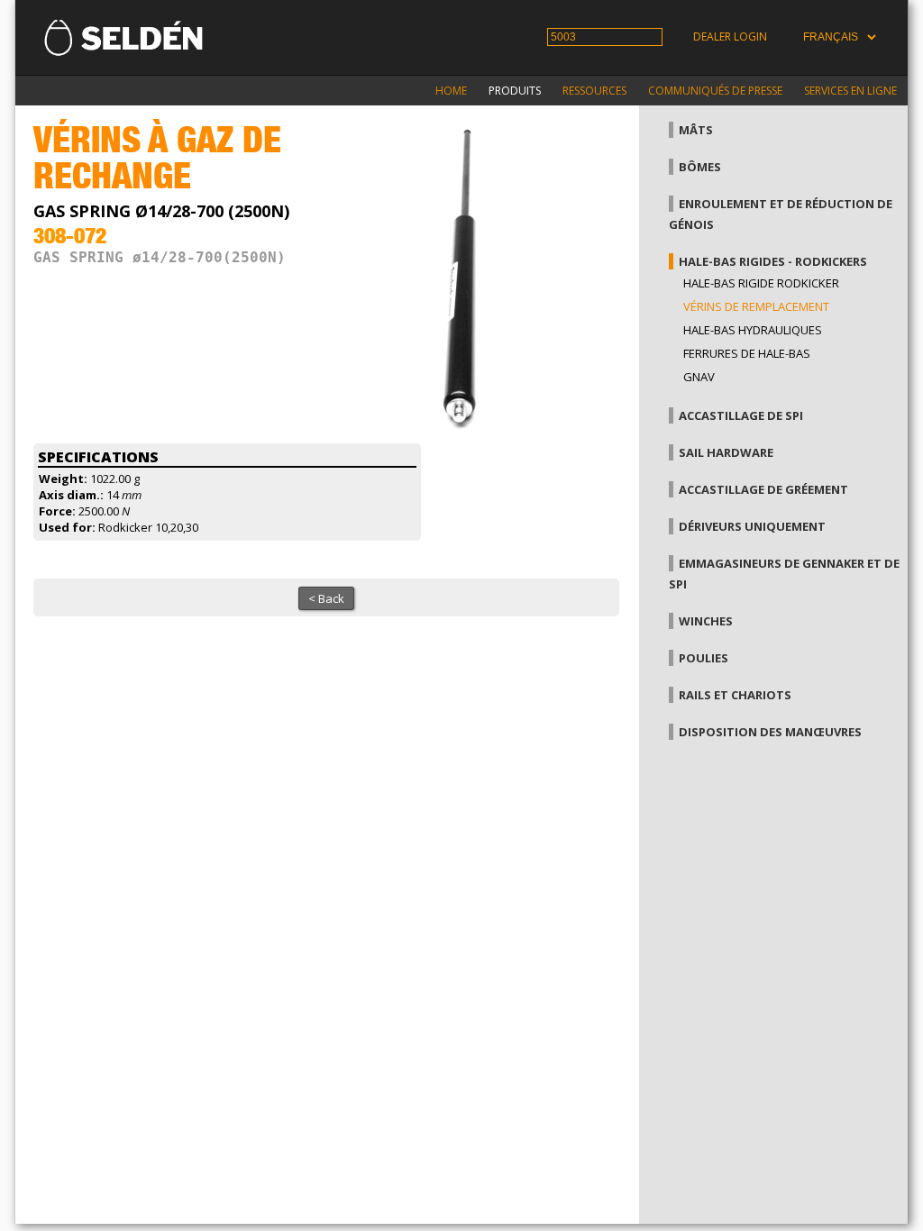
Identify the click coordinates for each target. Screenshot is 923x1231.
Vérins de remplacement (756, 306)
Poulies (703, 658)
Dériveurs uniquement (752, 526)
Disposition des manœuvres (770, 732)
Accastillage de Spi (741, 415)
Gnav (699, 377)
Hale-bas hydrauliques (752, 330)
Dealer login (730, 36)
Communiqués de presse (715, 90)
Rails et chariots (735, 695)
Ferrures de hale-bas (746, 353)
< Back (326, 598)
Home (451, 90)
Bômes (700, 167)
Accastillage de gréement (763, 489)
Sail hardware (726, 452)
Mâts (696, 130)
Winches (706, 621)
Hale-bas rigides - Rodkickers (773, 261)
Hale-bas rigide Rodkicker (761, 283)
